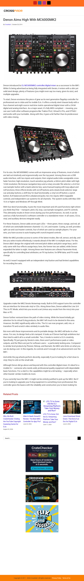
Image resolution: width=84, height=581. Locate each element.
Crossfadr (8, 24)
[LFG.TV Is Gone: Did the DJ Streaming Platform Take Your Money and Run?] (52, 401)
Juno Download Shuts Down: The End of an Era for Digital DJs (71, 419)
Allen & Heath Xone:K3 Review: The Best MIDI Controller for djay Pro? (32, 419)
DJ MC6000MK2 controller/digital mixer (39, 85)
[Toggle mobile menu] (80, 10)
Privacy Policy (56, 578)
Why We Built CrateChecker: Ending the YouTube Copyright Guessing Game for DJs (12, 421)
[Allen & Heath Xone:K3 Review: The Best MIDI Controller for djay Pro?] (32, 401)
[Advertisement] (42, 552)
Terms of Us (66, 578)
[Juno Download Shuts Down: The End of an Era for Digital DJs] (72, 401)
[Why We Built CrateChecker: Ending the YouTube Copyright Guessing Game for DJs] (12, 401)
